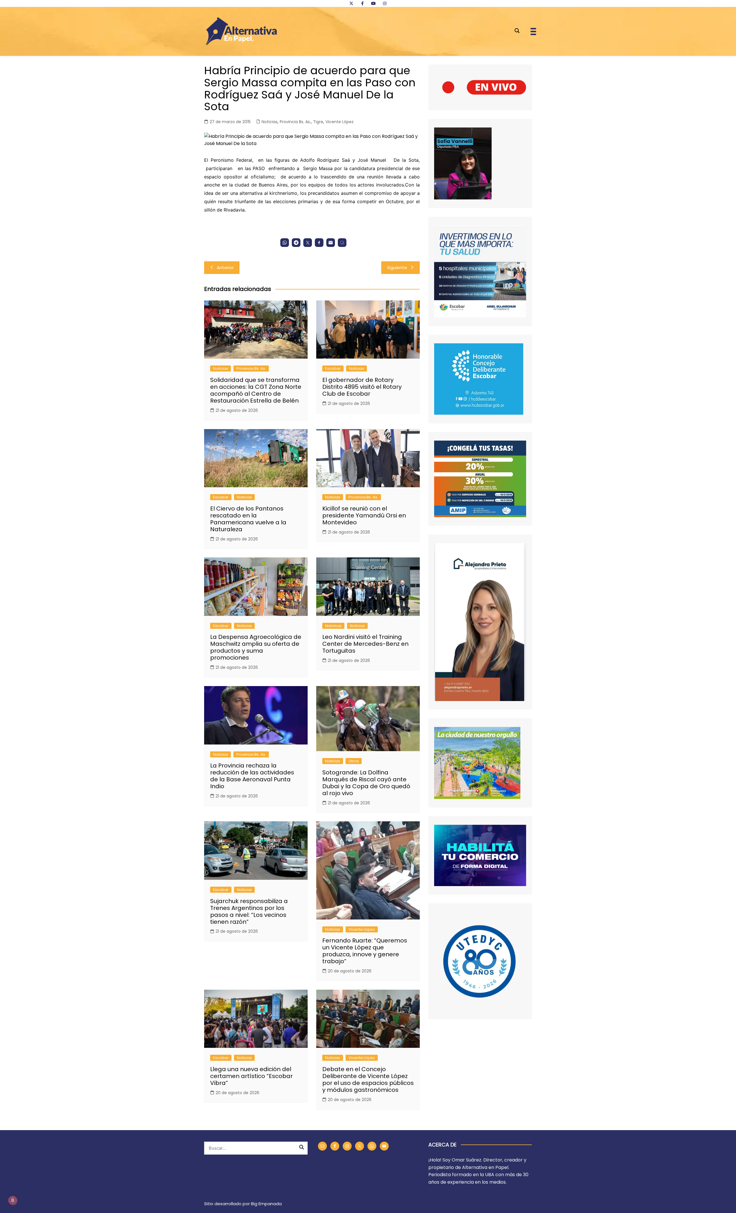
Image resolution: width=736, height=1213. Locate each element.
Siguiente (397, 267)
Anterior (225, 267)
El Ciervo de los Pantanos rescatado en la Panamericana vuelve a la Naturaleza (248, 518)
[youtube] (373, 3)
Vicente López (339, 122)
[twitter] (351, 3)
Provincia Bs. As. (295, 122)
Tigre (318, 122)
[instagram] (385, 3)
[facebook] (362, 3)
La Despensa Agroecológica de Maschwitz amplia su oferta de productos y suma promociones (255, 647)
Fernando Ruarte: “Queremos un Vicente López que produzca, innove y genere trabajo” (364, 950)
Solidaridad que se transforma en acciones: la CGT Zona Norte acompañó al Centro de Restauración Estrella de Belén (255, 390)
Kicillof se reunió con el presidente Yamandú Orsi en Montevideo (364, 515)
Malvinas (333, 626)
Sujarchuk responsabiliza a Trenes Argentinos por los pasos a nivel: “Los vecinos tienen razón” (249, 911)
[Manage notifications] (12, 1200)
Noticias (269, 122)
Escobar (333, 368)
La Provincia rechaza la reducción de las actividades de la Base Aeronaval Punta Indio (252, 775)
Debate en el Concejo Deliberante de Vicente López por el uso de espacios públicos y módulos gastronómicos (368, 1079)
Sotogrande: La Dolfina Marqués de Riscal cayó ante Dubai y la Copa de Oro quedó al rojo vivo (366, 782)
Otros (353, 761)
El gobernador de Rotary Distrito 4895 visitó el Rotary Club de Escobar (362, 387)
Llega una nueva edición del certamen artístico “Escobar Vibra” (251, 1076)
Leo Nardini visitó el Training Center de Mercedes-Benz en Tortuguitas (365, 644)
